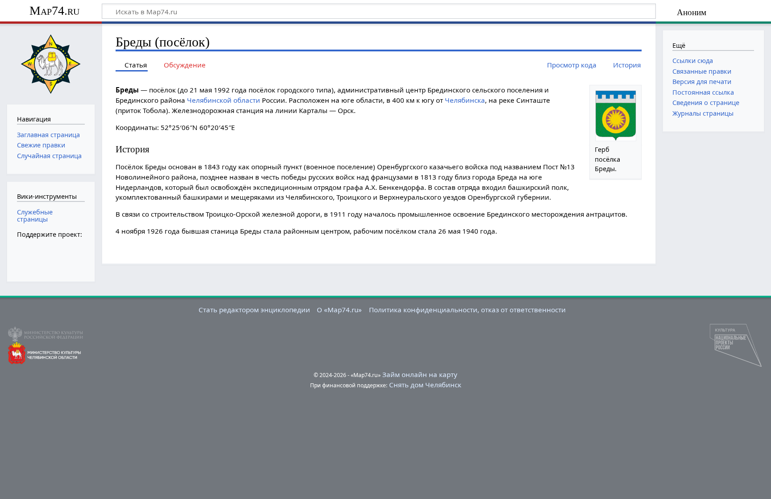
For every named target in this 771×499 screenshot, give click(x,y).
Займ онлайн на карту (419, 374)
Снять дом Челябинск (425, 384)
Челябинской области (223, 100)
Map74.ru (54, 10)
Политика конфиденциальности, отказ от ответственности (467, 309)
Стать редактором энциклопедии (254, 309)
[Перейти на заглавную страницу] (51, 63)
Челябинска (465, 100)
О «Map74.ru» (339, 309)
